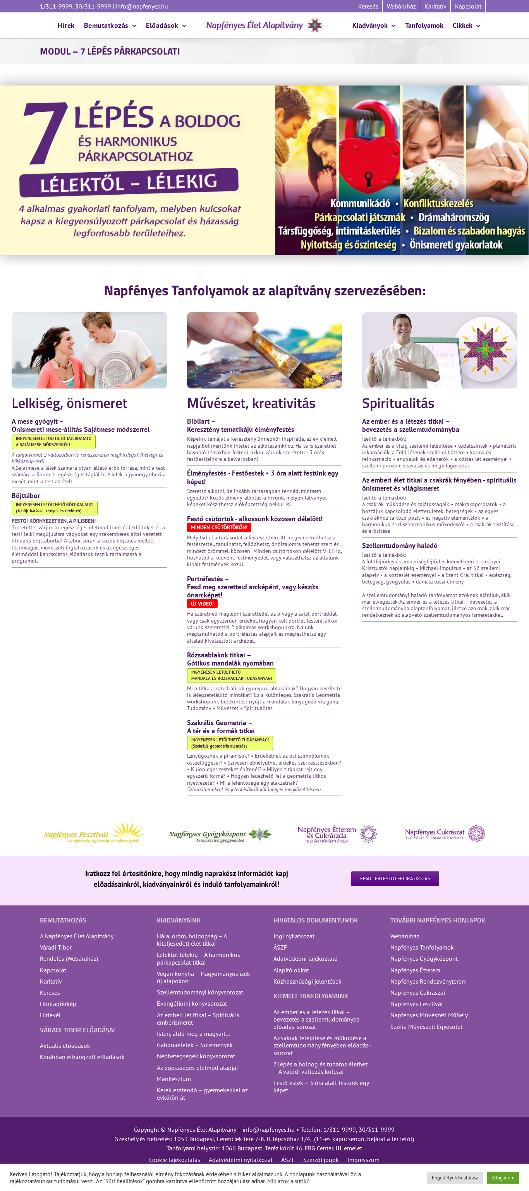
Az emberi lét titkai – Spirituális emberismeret (198, 1018)
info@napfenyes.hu (141, 6)
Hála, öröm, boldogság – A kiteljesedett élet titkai (192, 939)
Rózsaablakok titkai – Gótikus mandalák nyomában (230, 658)
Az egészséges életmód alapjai (197, 1067)
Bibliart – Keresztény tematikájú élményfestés (240, 425)
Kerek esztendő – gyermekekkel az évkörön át (202, 1093)
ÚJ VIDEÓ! (202, 603)
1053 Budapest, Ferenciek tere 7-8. (219, 1139)
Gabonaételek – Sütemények (195, 1045)
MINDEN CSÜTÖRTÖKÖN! (219, 527)
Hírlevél (50, 1015)
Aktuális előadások (65, 1045)
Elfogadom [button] (503, 1177)
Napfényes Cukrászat (417, 992)
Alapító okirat (291, 970)
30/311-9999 (377, 1129)
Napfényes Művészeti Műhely (429, 1015)
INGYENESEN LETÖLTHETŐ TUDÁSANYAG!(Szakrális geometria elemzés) (230, 743)
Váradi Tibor (56, 947)
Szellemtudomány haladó (400, 545)
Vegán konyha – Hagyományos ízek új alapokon (203, 977)
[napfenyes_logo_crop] (265, 19)
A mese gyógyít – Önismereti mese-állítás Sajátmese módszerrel (80, 425)
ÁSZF (280, 947)
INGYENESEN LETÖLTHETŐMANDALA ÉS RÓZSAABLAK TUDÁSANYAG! (231, 675)
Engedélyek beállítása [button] (455, 1177)
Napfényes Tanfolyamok (422, 947)
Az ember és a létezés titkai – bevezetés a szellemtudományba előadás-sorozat (316, 1019)
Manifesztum (174, 1079)
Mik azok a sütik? (288, 1181)
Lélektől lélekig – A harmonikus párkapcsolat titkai (198, 958)
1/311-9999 (339, 1129)
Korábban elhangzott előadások (82, 1057)
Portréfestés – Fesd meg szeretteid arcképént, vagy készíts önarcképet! (252, 586)
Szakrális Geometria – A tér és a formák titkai (221, 726)
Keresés (50, 992)
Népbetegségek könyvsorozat (196, 1056)
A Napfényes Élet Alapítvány (76, 936)
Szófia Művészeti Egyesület (426, 1026)
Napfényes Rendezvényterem (428, 981)
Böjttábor (26, 495)
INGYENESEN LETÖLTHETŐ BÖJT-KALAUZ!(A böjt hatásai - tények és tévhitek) (54, 507)
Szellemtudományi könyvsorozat (200, 992)
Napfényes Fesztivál (416, 1004)
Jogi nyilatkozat (293, 936)
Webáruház (404, 936)
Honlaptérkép (58, 1004)
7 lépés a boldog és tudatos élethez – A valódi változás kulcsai (320, 1067)
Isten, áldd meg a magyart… (193, 1033)
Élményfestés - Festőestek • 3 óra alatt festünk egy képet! (262, 477)
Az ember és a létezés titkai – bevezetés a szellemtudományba (410, 425)
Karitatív (51, 981)
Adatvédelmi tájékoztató (305, 958)
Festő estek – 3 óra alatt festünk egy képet (321, 1086)
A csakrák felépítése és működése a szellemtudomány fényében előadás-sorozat (322, 1045)
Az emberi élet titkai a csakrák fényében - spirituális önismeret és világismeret (439, 484)
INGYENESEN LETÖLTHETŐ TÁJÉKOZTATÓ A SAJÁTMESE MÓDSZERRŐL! (53, 441)
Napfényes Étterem (415, 970)
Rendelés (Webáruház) (69, 958)
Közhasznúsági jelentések (307, 981)
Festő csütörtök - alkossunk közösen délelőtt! (255, 518)
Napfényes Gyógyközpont (424, 958)
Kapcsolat (53, 970)
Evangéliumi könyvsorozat (192, 1003)
